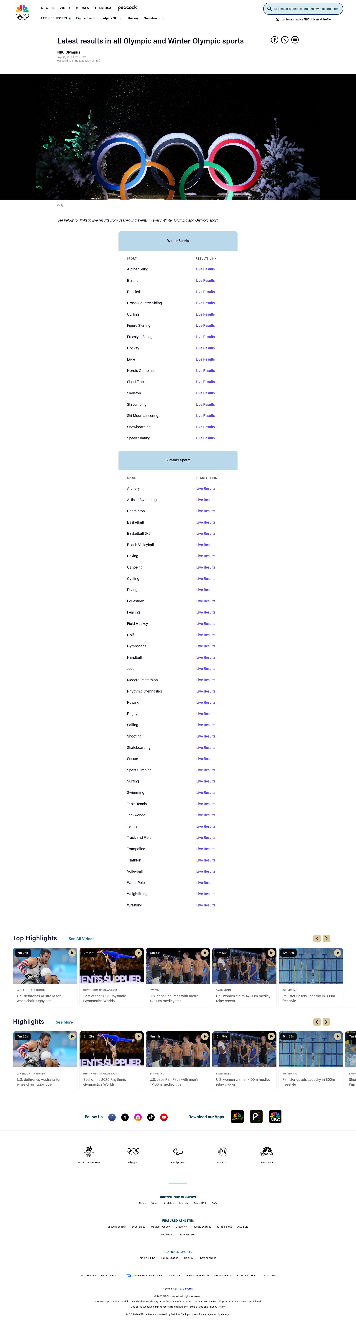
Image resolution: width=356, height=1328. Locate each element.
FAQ (214, 1203)
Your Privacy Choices (147, 1275)
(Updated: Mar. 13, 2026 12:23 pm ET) (78, 61)
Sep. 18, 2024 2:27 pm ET (71, 58)
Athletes (169, 1203)
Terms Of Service (197, 1275)
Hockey (188, 1258)
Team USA (200, 1203)
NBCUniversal (185, 1289)
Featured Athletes (178, 1221)
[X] (125, 1117)
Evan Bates (138, 1227)
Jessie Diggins (202, 1227)
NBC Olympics (68, 52)
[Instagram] (138, 1117)
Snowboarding (208, 1258)
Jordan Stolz (224, 1227)
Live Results (205, 269)
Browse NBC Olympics (178, 1197)
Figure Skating (170, 1258)
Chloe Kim (182, 1227)
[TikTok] (151, 1117)
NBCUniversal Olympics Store (234, 1275)
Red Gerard (167, 1235)
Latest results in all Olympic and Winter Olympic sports (150, 42)
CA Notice (174, 1275)
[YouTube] (164, 1117)
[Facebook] (112, 1117)
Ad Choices (88, 1275)
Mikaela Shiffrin (117, 1227)
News (142, 1203)
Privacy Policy (111, 1275)
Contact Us (268, 1275)
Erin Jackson (187, 1235)
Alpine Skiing (147, 1258)
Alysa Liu (243, 1227)
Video (155, 1203)
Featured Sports (178, 1252)
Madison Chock (160, 1227)
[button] (47, 9)
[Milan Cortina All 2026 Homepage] (27, 12)
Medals (183, 1203)
